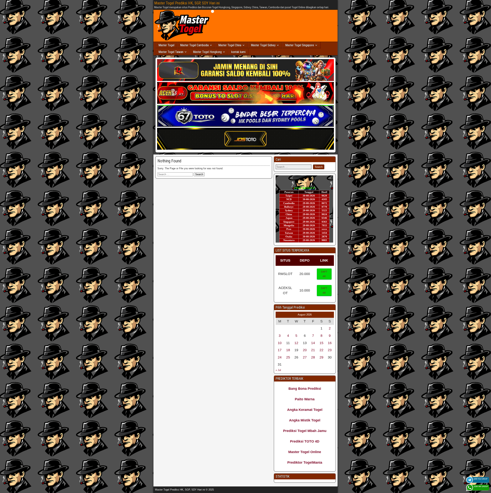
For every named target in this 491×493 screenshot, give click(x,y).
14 (313, 343)
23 (330, 350)
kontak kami (238, 52)
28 (313, 357)
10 (280, 343)
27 (305, 357)
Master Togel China (229, 45)
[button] (324, 274)
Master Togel (166, 45)
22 (321, 350)
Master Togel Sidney (263, 45)
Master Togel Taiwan (170, 52)
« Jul (278, 370)
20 (305, 350)
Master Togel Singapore (299, 45)
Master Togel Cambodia (194, 45)
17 (280, 350)
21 (313, 350)
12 (296, 343)
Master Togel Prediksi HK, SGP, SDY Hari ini (187, 3)
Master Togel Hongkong (207, 52)
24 (280, 357)
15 (321, 343)
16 (330, 343)
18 (288, 350)
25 (288, 357)
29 (321, 357)
